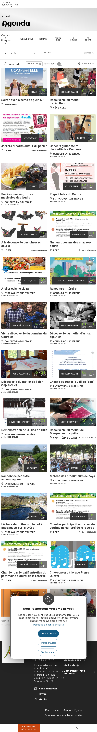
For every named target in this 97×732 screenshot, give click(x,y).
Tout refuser (47, 652)
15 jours (88, 39)
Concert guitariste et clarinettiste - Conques (65, 147)
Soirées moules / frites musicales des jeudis (17, 195)
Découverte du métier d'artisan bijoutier (71, 335)
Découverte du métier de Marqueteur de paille (67, 431)
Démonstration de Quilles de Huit (24, 430)
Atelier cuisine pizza (15, 288)
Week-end (58, 39)
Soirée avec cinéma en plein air (22, 100)
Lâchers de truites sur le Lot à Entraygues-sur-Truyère (22, 526)
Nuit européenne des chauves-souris (70, 244)
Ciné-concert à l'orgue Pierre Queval (69, 574)
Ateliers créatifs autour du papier (24, 146)
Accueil (6, 16)
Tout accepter (48, 633)
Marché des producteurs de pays (72, 476)
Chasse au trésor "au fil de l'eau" (72, 382)
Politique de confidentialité (48, 624)
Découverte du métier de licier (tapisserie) (22, 383)
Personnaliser (48, 642)
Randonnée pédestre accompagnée (15, 477)
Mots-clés (10, 53)
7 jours (73, 39)
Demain (43, 39)
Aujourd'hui (26, 39)
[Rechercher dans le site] (77, 728)
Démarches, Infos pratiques (29, 728)
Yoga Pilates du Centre (65, 194)
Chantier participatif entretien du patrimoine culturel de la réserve (72, 526)
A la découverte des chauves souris (21, 244)
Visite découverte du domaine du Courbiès (24, 335)
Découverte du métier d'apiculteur (65, 101)
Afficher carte (88, 64)
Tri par (32, 64)
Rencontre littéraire (63, 288)
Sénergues (10, 4)
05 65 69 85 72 (46, 660)
